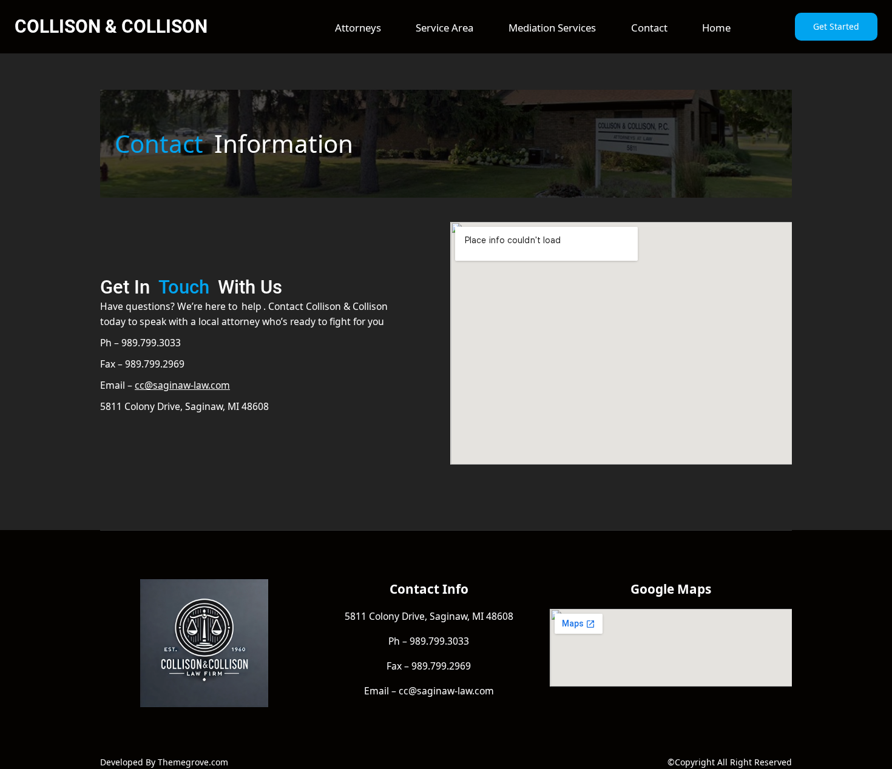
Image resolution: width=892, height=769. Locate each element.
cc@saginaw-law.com (182, 385)
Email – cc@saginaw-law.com (429, 690)
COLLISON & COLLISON (111, 26)
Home (716, 28)
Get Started (836, 26)
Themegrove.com (193, 762)
